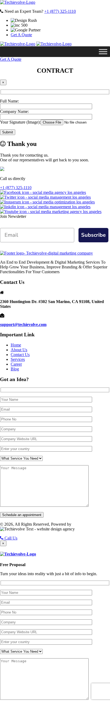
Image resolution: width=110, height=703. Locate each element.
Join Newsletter (13, 216)
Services (18, 359)
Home (16, 345)
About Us (19, 350)
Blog (15, 369)
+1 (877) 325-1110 (60, 11)
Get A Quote (21, 34)
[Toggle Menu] (103, 51)
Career (16, 364)
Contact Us (20, 354)
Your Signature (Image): (20, 122)
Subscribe (93, 235)
